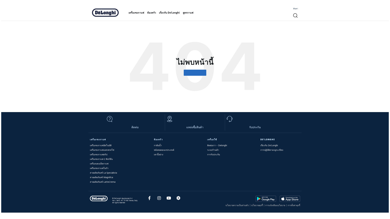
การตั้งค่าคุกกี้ (294, 205)
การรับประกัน (213, 154)
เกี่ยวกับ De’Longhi (169, 12)
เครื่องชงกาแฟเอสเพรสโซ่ (102, 149)
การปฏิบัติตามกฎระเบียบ (271, 149)
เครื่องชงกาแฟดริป (98, 154)
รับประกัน (255, 127)
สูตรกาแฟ (188, 12)
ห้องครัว (151, 12)
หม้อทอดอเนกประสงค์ (164, 149)
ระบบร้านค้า (213, 149)
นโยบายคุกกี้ (257, 205)
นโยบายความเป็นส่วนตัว (237, 205)
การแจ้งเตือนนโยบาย (275, 205)
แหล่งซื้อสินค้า (194, 127)
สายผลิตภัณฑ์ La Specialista (103, 172)
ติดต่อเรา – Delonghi (217, 145)
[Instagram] (159, 198)
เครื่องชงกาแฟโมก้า (99, 168)
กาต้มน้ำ (158, 145)
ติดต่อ (135, 127)
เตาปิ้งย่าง (158, 154)
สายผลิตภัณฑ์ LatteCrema (102, 181)
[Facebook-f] (149, 198)
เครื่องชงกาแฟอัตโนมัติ (101, 145)
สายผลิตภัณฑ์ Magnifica (101, 177)
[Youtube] (168, 198)
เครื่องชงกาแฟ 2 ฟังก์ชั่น (101, 159)
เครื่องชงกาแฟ (136, 12)
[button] (295, 15)
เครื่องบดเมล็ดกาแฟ (99, 163)
